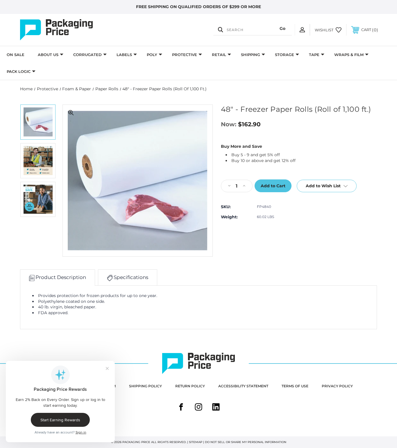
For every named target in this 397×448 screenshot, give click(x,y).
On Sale (15, 54)
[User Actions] (302, 29)
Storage (284, 54)
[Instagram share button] (198, 407)
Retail (219, 54)
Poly (152, 54)
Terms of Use (295, 386)
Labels (124, 54)
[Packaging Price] (73, 30)
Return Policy (190, 386)
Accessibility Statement (243, 386)
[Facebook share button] (181, 407)
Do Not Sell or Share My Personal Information (245, 442)
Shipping (250, 54)
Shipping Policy (145, 386)
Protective (184, 54)
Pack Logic (19, 71)
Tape (314, 54)
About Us (48, 54)
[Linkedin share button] (216, 407)
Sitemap (195, 442)
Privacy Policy (337, 386)
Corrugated (87, 54)
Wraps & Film (349, 54)
